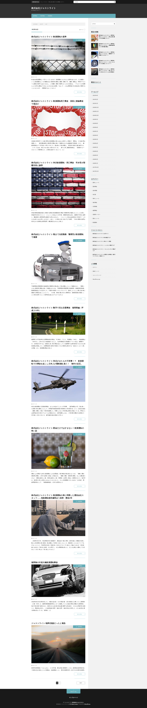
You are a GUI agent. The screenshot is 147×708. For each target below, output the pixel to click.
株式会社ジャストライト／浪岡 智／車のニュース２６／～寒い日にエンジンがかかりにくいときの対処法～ (108, 70)
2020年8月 (95, 123)
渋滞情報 (95, 206)
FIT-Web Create (74, 704)
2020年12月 (96, 107)
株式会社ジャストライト (43, 8)
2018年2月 (95, 159)
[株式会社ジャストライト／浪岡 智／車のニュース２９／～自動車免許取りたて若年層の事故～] (94, 46)
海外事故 (42, 16)
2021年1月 (95, 103)
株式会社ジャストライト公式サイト (101, 233)
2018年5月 (95, 147)
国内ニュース (96, 182)
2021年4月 (95, 95)
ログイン (95, 267)
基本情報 (95, 190)
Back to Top (73, 691)
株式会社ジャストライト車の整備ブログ (102, 237)
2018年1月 (95, 163)
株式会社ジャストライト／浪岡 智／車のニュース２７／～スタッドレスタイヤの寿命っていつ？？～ (107, 62)
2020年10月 (96, 115)
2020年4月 (95, 135)
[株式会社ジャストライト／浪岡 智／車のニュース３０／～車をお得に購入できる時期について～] (94, 38)
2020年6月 (95, 127)
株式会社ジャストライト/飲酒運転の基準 (49, 36)
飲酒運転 (50, 16)
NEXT (81, 683)
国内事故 (95, 186)
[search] (114, 2)
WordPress (87, 704)
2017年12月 (96, 167)
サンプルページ (73, 697)
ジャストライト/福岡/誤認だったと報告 (48, 623)
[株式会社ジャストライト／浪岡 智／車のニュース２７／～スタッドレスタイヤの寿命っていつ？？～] (94, 63)
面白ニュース (96, 218)
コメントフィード (97, 275)
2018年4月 (95, 151)
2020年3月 (95, 139)
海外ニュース (96, 198)
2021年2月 (95, 99)
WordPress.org (96, 279)
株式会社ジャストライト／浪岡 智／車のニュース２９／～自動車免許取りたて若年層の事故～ (107, 45)
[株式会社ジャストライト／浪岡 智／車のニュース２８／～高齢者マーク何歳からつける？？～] (94, 54)
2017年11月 (96, 171)
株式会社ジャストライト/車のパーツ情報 (102, 241)
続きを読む (79, 92)
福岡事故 (35, 16)
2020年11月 (96, 111)
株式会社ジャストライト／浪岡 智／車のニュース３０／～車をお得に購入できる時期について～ (107, 37)
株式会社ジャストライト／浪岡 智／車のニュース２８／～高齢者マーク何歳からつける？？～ (107, 54)
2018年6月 (95, 143)
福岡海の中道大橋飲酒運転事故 (44, 562)
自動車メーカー (96, 214)
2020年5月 (95, 131)
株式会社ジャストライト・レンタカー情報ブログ (104, 245)
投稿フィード (96, 271)
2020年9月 (95, 119)
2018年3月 (95, 155)
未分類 (94, 194)
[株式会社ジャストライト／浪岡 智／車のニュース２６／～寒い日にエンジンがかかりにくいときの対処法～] (94, 71)
